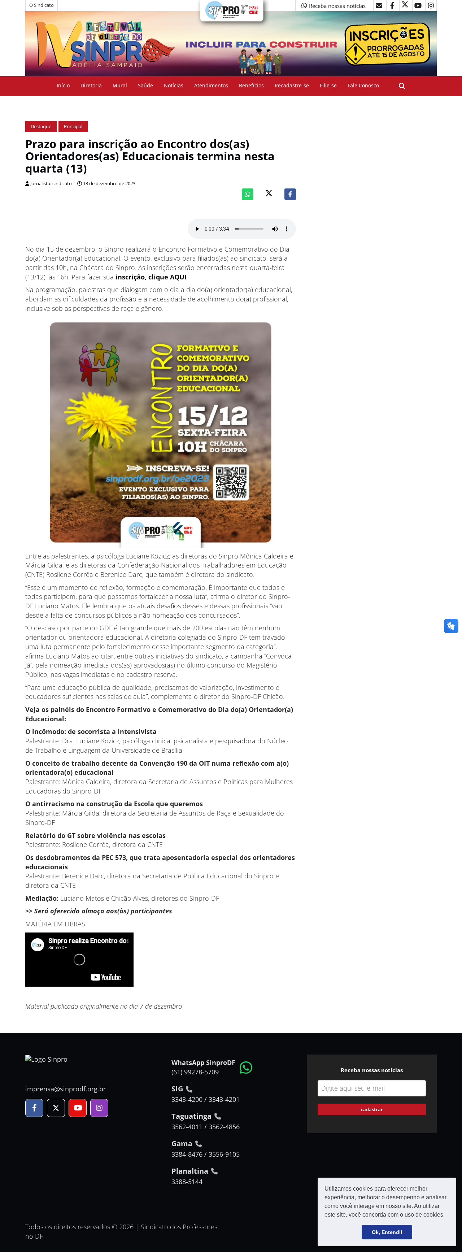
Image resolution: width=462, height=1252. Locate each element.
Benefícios (251, 85)
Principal (73, 126)
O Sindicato (41, 5)
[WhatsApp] (247, 194)
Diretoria (91, 85)
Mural (120, 85)
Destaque (41, 126)
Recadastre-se (292, 85)
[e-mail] (379, 5)
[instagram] (431, 5)
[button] (447, 1215)
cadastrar (372, 1109)
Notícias (173, 85)
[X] (405, 5)
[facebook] (392, 5)
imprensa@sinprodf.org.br (65, 1088)
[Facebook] (290, 194)
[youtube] (418, 5)
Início (63, 85)
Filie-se (328, 85)
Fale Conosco (363, 85)
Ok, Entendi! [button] (387, 1232)
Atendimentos (211, 85)
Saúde (145, 85)
